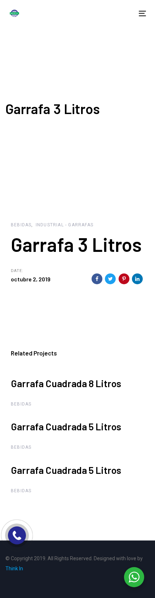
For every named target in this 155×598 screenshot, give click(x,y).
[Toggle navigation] (110, 13)
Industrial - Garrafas (64, 224)
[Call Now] (17, 535)
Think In (14, 568)
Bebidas (21, 224)
